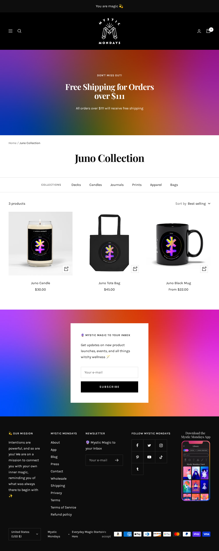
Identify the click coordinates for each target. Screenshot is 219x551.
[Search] (19, 31)
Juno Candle (40, 283)
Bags (174, 185)
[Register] (117, 460)
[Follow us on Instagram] (161, 445)
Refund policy (61, 514)
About (55, 442)
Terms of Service (63, 507)
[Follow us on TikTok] (161, 457)
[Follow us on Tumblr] (137, 469)
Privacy (56, 493)
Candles (95, 185)
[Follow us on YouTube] (149, 457)
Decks (76, 185)
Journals (117, 185)
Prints (137, 185)
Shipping (58, 485)
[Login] (199, 31)
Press (55, 464)
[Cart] (208, 31)
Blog (54, 457)
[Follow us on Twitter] (149, 445)
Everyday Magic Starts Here (87, 534)
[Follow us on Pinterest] (137, 457)
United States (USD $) (20, 534)
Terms (55, 500)
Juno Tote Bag (109, 283)
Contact (57, 471)
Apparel (156, 185)
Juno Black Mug (178, 283)
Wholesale (59, 478)
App (53, 450)
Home (12, 143)
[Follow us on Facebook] (137, 445)
